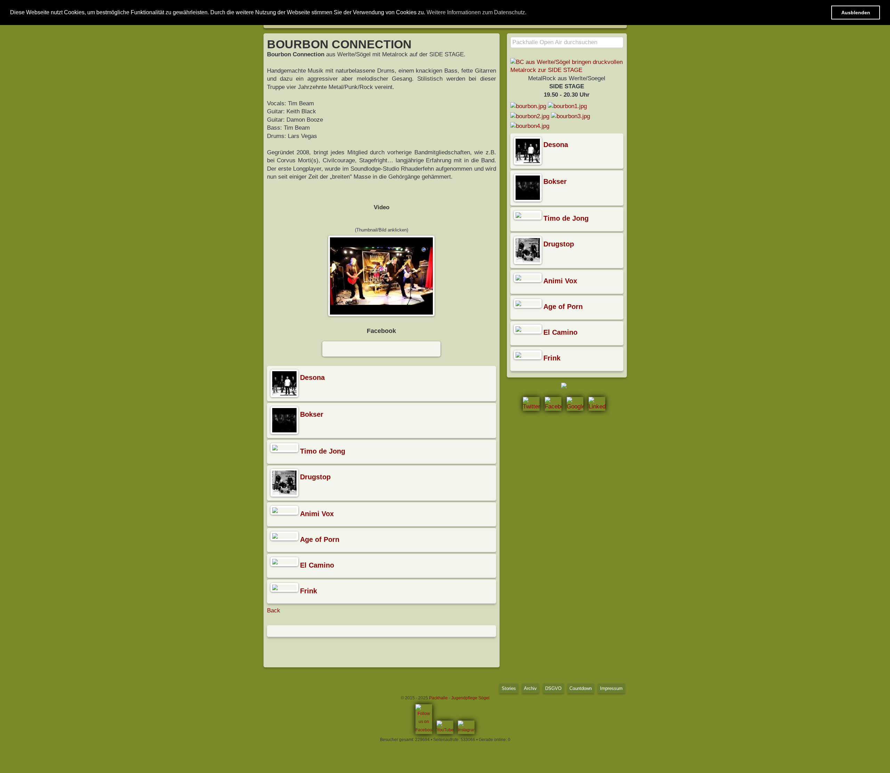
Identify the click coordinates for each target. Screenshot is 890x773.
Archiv (530, 688)
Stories (509, 688)
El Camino (317, 565)
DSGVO (553, 688)
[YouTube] (445, 727)
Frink (308, 591)
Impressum (611, 688)
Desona (312, 377)
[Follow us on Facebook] (424, 719)
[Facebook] (553, 404)
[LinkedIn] (597, 404)
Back (273, 610)
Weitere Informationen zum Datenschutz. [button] (476, 12)
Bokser (311, 414)
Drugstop (315, 477)
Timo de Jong (322, 451)
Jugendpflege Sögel (470, 697)
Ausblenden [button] (855, 12)
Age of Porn (319, 539)
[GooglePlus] (575, 404)
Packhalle (438, 697)
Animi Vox (317, 514)
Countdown (580, 688)
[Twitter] (531, 404)
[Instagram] (466, 727)
